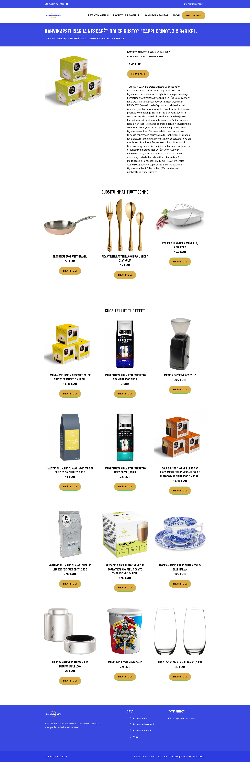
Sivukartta (198, 756)
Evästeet (162, 756)
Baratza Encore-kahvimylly (179, 375)
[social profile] (67, 4)
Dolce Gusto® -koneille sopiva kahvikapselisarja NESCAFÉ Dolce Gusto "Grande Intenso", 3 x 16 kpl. (180, 472)
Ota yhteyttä (148, 756)
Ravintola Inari (98, 15)
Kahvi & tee (147, 51)
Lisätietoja (138, 74)
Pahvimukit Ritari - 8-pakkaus (125, 662)
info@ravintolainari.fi (193, 3)
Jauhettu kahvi (162, 51)
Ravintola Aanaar (156, 15)
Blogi (176, 15)
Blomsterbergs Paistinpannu (70, 256)
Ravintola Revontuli (126, 15)
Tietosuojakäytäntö (180, 756)
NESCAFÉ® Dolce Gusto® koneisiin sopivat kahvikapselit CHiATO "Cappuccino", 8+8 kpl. (125, 569)
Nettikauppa (193, 15)
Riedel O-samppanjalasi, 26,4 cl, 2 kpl (180, 662)
